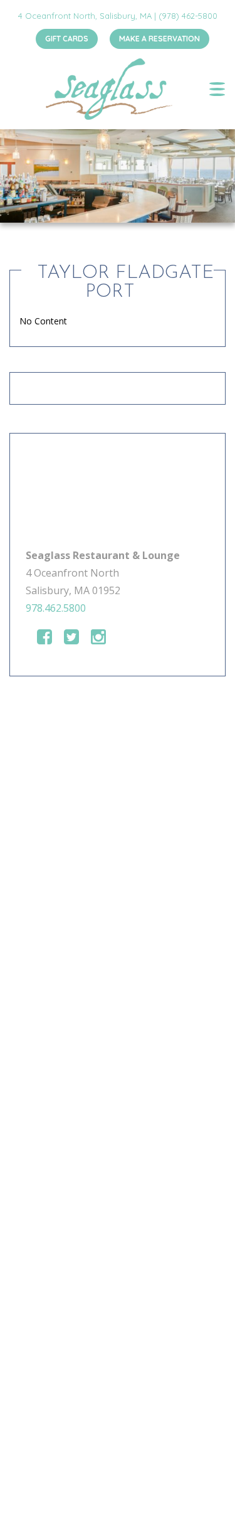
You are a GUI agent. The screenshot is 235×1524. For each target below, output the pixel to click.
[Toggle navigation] (217, 89)
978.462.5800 (56, 608)
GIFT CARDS (66, 38)
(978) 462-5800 (188, 16)
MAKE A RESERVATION (159, 38)
